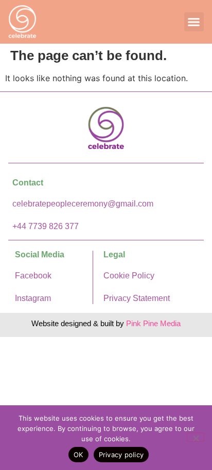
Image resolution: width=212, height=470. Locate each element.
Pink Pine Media (153, 323)
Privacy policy (121, 454)
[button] (194, 22)
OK (78, 454)
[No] (195, 437)
